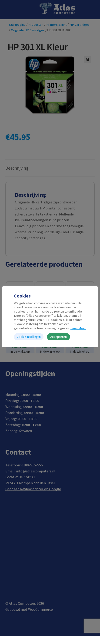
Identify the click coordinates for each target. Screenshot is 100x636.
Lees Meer (78, 328)
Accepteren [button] (58, 337)
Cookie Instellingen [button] (29, 337)
